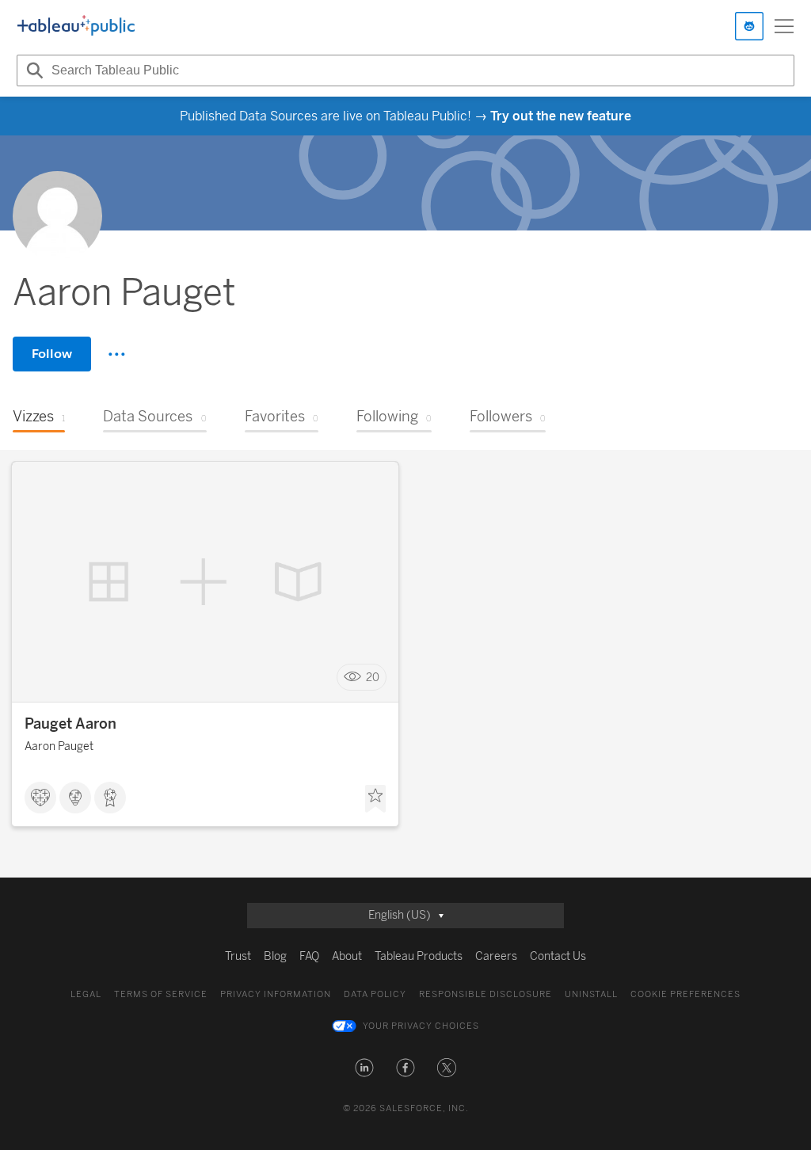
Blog (275, 956)
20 (372, 677)
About (347, 956)
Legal (85, 994)
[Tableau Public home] (76, 26)
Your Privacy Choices (421, 1026)
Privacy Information (275, 994)
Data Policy (375, 994)
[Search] (32, 70)
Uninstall (591, 994)
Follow (52, 353)
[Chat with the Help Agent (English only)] (749, 26)
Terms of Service (161, 994)
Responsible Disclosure (485, 994)
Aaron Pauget (59, 746)
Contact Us (558, 956)
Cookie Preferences (685, 994)
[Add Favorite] (375, 799)
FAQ (309, 956)
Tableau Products (419, 956)
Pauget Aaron (70, 724)
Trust (238, 956)
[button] (364, 1067)
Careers (496, 956)
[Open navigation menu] (784, 26)
